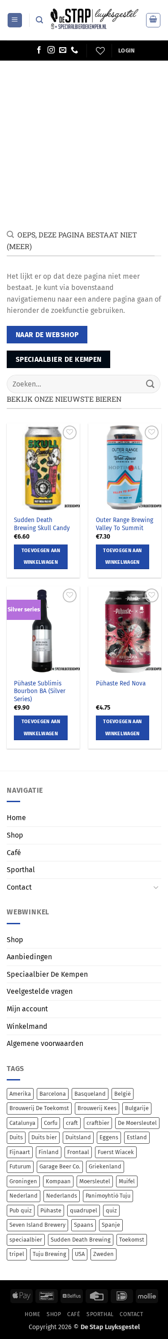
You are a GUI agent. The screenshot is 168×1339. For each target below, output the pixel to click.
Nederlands (61, 1195)
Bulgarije (137, 1108)
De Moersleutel (137, 1122)
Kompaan (58, 1181)
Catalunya (22, 1122)
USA (80, 1254)
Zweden (103, 1254)
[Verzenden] (150, 384)
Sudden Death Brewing (81, 1239)
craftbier (97, 1122)
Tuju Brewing (49, 1254)
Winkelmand (27, 1026)
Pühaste (50, 1210)
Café (14, 852)
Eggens (108, 1137)
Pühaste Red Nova (121, 683)
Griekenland (105, 1166)
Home (16, 817)
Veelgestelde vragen (40, 991)
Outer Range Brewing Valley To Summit (124, 524)
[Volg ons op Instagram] (51, 50)
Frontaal (78, 1152)
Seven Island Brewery (37, 1224)
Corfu (50, 1122)
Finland (49, 1152)
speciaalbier (25, 1239)
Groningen (23, 1181)
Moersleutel (94, 1181)
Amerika (20, 1093)
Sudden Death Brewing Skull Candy (42, 524)
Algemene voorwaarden (45, 1043)
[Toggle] (156, 887)
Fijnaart (19, 1152)
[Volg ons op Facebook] (39, 50)
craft (72, 1122)
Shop (15, 835)
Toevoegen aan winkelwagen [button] (41, 556)
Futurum (20, 1166)
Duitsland (78, 1137)
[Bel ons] (74, 50)
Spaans (83, 1224)
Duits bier (44, 1137)
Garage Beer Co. (59, 1166)
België (122, 1093)
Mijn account (27, 1009)
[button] (15, 20)
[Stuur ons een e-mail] (62, 50)
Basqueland (90, 1093)
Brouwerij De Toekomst (39, 1108)
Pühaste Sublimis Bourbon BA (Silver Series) (39, 691)
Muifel (127, 1181)
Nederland (23, 1195)
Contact (19, 887)
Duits (16, 1137)
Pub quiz (20, 1210)
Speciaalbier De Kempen (47, 974)
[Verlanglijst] (99, 51)
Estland (137, 1137)
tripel (16, 1254)
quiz (111, 1210)
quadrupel (83, 1210)
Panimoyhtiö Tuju (108, 1195)
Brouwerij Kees (97, 1108)
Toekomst (131, 1239)
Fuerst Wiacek (116, 1152)
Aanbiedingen (29, 957)
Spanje (111, 1224)
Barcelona (52, 1093)
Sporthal (21, 869)
